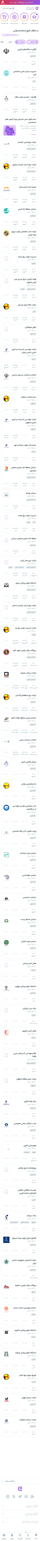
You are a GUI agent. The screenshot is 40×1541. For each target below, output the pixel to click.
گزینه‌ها (28, 1538)
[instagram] (8, 1496)
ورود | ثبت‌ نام (7, 8)
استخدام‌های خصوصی (11, 35)
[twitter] (14, 1496)
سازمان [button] (10, 42)
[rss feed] (32, 1496)
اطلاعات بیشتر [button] (9, 1481)
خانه (36, 1538)
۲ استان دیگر (14, 1222)
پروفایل (4, 1538)
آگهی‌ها (20, 1538)
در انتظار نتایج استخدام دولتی (25, 30)
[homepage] (20, 1489)
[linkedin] (26, 1496)
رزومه (12, 1538)
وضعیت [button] (21, 42)
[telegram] (20, 1496)
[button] (34, 18)
